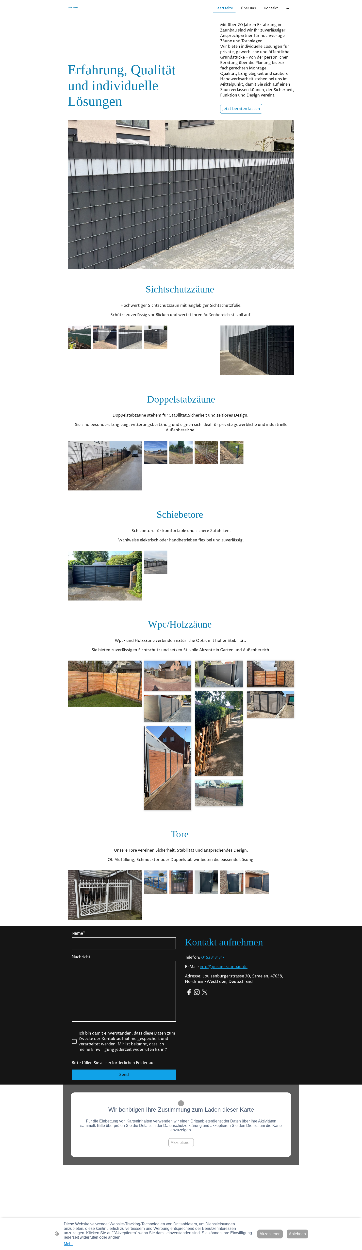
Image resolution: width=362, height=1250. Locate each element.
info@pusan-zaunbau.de (223, 967)
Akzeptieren (181, 1142)
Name (78, 933)
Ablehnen (297, 1234)
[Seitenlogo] (105, 12)
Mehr (68, 1244)
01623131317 (212, 957)
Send (124, 1074)
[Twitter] (205, 992)
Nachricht (81, 957)
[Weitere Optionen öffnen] (287, 8)
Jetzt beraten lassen (241, 109)
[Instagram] (197, 992)
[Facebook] (189, 992)
